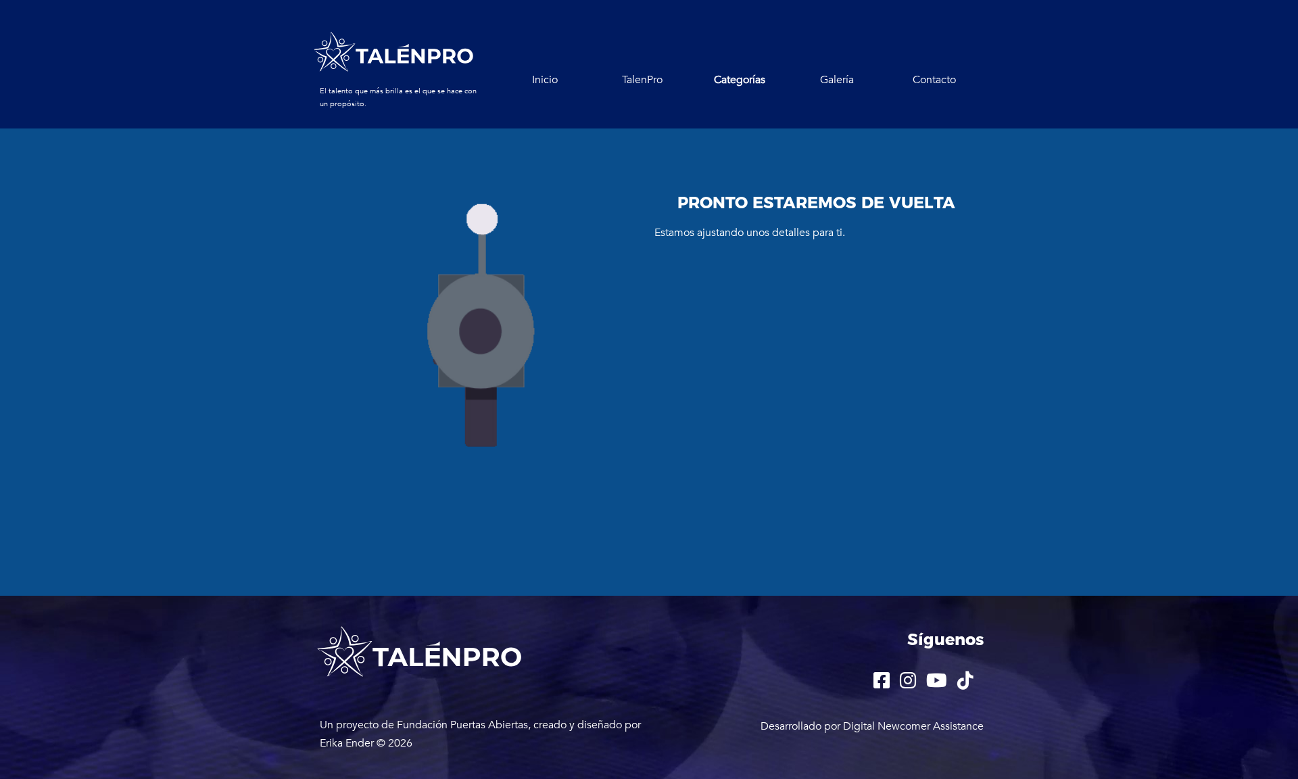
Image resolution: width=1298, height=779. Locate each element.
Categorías (739, 79)
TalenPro (642, 79)
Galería (837, 79)
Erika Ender (347, 743)
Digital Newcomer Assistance (913, 726)
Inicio (545, 79)
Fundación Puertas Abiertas (462, 724)
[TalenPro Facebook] (611, 131)
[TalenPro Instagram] (695, 131)
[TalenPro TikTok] (868, 131)
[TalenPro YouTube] (781, 131)
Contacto (934, 79)
